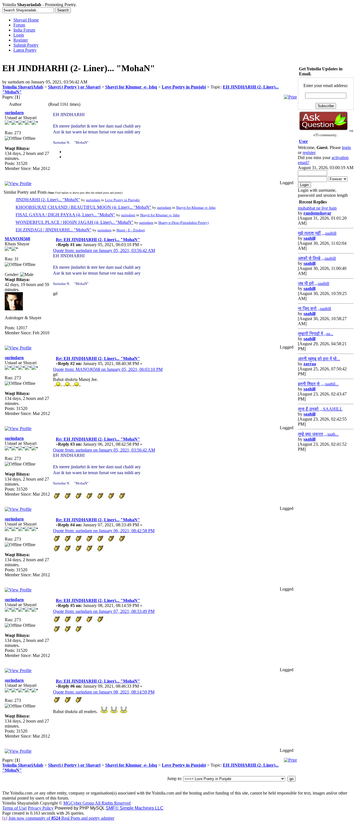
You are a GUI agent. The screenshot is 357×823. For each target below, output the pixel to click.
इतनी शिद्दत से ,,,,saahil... (318, 383)
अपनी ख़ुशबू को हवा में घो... (319, 358)
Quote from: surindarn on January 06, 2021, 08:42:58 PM (104, 530)
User (303, 141)
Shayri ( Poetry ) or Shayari (74, 87)
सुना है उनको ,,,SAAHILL (320, 409)
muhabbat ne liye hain (317, 208)
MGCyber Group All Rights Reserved (97, 803)
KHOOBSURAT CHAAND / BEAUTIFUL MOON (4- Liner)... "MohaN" (83, 207)
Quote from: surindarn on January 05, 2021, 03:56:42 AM (104, 250)
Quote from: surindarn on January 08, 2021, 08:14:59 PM (104, 692)
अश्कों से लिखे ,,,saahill (317, 258)
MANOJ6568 (17, 238)
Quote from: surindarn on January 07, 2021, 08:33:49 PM (104, 611)
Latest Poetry (25, 50)
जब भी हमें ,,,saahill (313, 283)
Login (18, 35)
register (309, 152)
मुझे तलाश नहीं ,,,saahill (317, 233)
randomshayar (317, 213)
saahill (309, 238)
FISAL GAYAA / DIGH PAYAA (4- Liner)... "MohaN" (65, 214)
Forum (19, 25)
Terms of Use (14, 808)
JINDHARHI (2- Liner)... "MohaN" (48, 199)
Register (20, 40)
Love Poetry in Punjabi (184, 87)
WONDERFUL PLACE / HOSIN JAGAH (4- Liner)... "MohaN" (74, 222)
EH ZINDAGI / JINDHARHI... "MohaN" (53, 229)
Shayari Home (26, 20)
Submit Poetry (25, 45)
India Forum (24, 30)
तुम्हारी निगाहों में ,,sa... (315, 333)
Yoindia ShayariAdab (22, 87)
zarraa (309, 363)
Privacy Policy (41, 808)
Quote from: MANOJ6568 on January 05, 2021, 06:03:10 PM (108, 369)
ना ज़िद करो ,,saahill (314, 308)
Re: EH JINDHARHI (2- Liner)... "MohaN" (98, 239)
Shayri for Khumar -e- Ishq (131, 87)
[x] (4, 818)
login (346, 147)
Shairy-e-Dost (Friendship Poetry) (183, 222)
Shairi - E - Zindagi (130, 230)
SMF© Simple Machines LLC (134, 808)
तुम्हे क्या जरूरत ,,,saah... (318, 434)
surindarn (14, 112)
